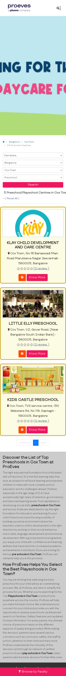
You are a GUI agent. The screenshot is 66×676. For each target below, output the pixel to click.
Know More (37, 277)
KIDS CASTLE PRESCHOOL (33, 400)
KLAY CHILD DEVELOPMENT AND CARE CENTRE (33, 245)
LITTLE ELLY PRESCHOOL (33, 323)
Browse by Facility (34, 671)
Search (33, 184)
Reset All (12, 198)
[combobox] (33, 155)
